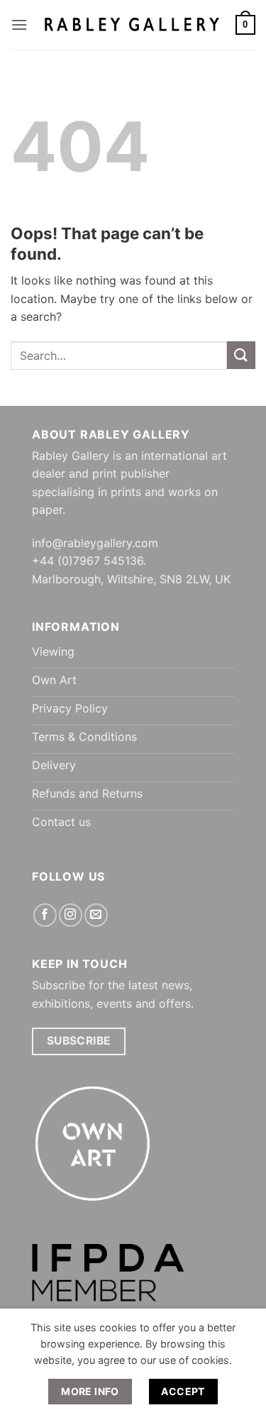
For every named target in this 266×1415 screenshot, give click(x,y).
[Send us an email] (96, 915)
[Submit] (241, 355)
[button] (19, 24)
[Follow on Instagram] (70, 915)
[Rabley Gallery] (131, 24)
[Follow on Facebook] (45, 915)
